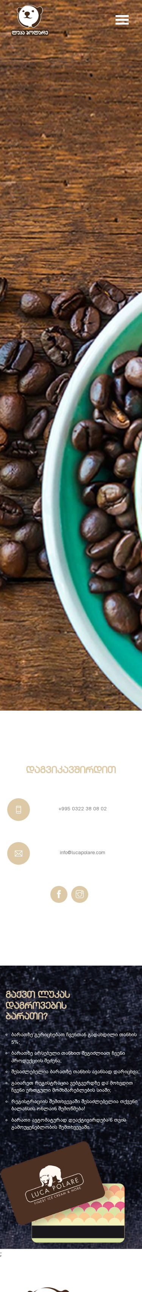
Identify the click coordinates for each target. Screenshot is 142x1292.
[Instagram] (80, 894)
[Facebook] (59, 894)
